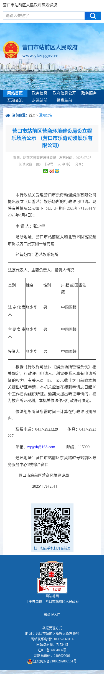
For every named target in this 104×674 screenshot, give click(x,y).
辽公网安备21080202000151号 (54, 661)
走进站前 (39, 100)
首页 (32, 115)
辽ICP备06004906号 (52, 650)
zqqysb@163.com (41, 447)
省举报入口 (52, 615)
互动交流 (15, 100)
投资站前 (64, 100)
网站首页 (15, 93)
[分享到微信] (45, 171)
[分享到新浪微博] (51, 171)
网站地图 (52, 596)
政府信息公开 (64, 93)
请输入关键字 (17, 16)
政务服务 (89, 93)
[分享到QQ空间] (57, 171)
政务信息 (39, 93)
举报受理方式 (52, 628)
